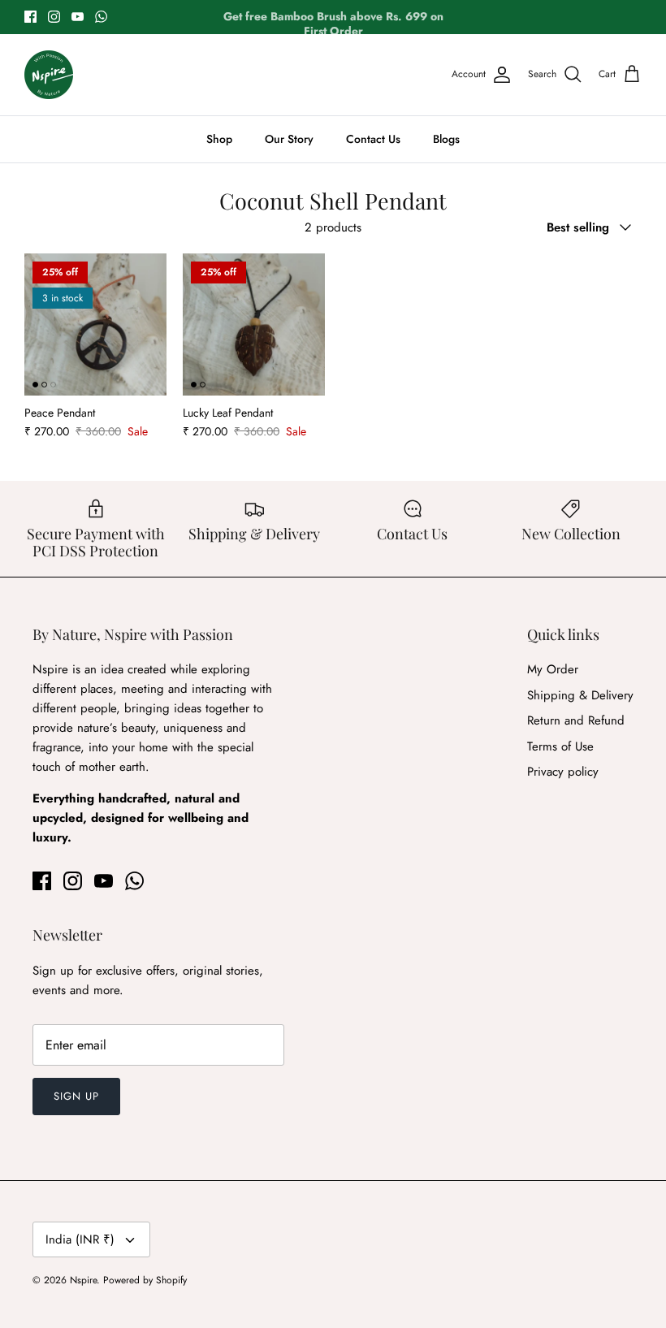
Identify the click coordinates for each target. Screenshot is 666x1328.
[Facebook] (30, 17)
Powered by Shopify (145, 1280)
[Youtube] (77, 17)
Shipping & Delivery (580, 695)
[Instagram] (54, 17)
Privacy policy (563, 772)
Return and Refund (576, 720)
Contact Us (373, 139)
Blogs (446, 139)
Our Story (289, 139)
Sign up (76, 1096)
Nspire (83, 1280)
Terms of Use (560, 746)
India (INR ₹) (80, 1239)
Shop (219, 139)
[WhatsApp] (101, 17)
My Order (552, 669)
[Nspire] (48, 74)
